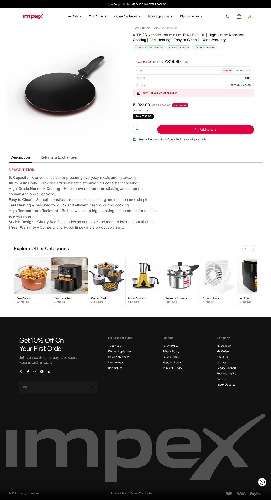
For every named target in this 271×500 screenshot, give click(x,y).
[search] (228, 16)
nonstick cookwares (153, 28)
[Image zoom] (64, 85)
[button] (205, 129)
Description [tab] (20, 157)
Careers (221, 379)
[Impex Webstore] (33, 16)
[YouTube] (42, 371)
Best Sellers (115, 367)
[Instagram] (35, 371)
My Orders (223, 351)
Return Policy (170, 345)
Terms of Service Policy (142, 493)
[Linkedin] (49, 371)
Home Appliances (118, 356)
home (136, 28)
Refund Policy (170, 356)
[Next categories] (254, 248)
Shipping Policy (171, 362)
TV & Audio (115, 345)
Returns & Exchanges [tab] (58, 157)
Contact (221, 362)
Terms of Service (172, 367)
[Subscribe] (93, 387)
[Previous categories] (245, 248)
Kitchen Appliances (119, 351)
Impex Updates (226, 384)
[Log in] (250, 16)
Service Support (226, 367)
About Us (222, 356)
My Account (224, 345)
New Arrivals (115, 362)
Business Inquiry (226, 373)
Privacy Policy (170, 351)
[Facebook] (27, 371)
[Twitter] (20, 371)
